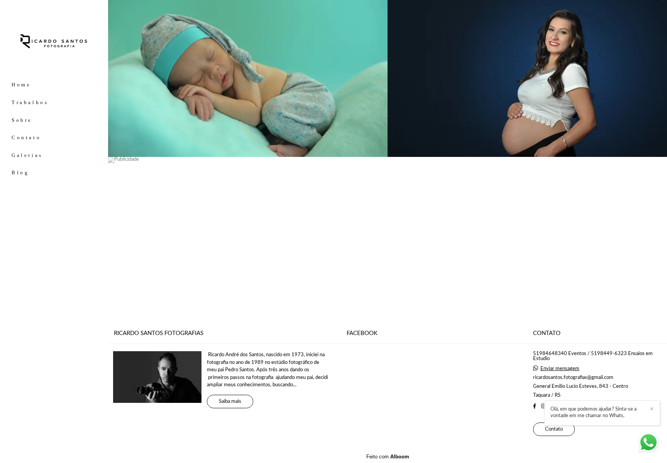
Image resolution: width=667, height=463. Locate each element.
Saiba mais (230, 401)
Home (21, 85)
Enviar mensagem (559, 368)
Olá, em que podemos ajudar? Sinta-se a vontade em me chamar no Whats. (593, 412)
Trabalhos (30, 102)
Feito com (387, 457)
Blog (20, 172)
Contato (26, 137)
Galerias (27, 155)
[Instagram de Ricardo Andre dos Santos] (543, 406)
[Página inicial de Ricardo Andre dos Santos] (54, 42)
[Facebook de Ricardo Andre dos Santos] (534, 406)
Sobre (22, 120)
